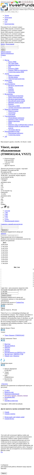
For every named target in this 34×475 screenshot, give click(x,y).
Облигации (8, 17)
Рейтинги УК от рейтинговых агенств (20, 124)
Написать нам (9, 392)
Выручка (7, 344)
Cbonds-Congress (10, 414)
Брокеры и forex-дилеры (16, 119)
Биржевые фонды (14, 65)
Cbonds (7, 412)
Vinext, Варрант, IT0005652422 (14, 335)
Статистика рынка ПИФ (16, 72)
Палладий (11, 92)
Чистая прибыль (10, 345)
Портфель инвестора (11, 400)
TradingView (20, 302)
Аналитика (11, 113)
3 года (6, 219)
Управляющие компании (16, 118)
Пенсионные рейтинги (15, 133)
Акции (7, 15)
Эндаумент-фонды (14, 130)
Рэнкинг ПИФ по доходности (17, 70)
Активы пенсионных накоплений (19, 107)
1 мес (6, 212)
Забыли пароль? (6, 52)
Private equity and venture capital (14, 417)
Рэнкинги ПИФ (13, 68)
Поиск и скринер (13, 75)
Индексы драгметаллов (15, 85)
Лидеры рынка (13, 77)
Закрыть (3, 233)
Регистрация (10, 44)
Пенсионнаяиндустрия (12, 131)
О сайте (7, 390)
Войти (3, 44)
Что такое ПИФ (13, 63)
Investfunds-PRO (10, 397)
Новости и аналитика (11, 109)
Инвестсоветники (14, 121)
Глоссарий (11, 114)
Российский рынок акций (16, 101)
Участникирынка (10, 116)
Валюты (11, 104)
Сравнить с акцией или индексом (11, 224)
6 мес (6, 216)
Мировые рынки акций (15, 102)
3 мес (6, 214)
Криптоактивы (9, 24)
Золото (10, 87)
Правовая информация (12, 394)
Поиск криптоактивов (15, 97)
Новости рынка (13, 111)
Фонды (7, 60)
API (6, 136)
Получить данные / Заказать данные (16, 395)
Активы (7, 349)
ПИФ (6, 19)
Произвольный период (12, 221)
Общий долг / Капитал (12, 356)
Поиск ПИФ (12, 62)
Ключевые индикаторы (15, 96)
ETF (6, 22)
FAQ (6, 399)
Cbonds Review (9, 418)
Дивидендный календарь (16, 79)
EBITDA (7, 347)
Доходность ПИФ (14, 106)
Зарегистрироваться (7, 53)
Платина (11, 90)
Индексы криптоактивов (16, 99)
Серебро (11, 89)
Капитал (7, 351)
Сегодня (7, 211)
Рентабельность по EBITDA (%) (15, 352)
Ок (2, 452)
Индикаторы (9, 94)
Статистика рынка (14, 135)
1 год (6, 217)
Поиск (10, 82)
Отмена (3, 55)
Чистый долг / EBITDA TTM (14, 354)
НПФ (10, 123)
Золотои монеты (10, 84)
